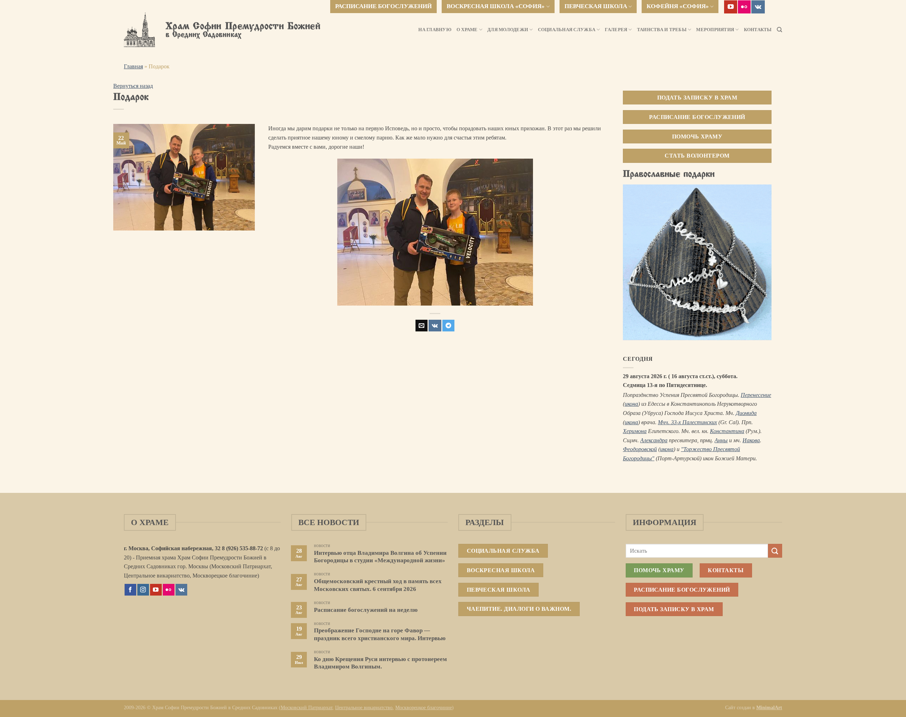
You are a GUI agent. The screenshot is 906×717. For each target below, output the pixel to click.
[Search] (779, 29)
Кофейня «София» (678, 6)
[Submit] (775, 551)
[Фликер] (744, 6)
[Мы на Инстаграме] (143, 590)
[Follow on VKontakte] (758, 6)
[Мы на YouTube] (730, 6)
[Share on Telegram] (448, 326)
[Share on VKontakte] (435, 326)
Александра (653, 440)
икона (631, 404)
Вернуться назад (133, 86)
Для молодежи (507, 29)
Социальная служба (566, 29)
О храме (467, 29)
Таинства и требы (662, 29)
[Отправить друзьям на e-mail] (421, 326)
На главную (435, 29)
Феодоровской (640, 449)
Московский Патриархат (306, 707)
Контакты (758, 29)
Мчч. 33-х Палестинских (687, 422)
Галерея (616, 29)
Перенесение (756, 395)
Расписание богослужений (383, 6)
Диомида (746, 413)
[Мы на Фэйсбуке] (130, 590)
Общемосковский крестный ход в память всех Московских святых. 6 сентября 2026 (378, 585)
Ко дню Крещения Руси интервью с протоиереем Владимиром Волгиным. (380, 663)
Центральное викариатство (363, 707)
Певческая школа (595, 6)
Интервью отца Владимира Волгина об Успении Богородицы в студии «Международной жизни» (380, 557)
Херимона (635, 431)
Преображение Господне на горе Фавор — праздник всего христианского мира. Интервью (380, 634)
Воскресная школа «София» (496, 6)
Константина (727, 431)
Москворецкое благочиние (423, 707)
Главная (133, 66)
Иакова (751, 440)
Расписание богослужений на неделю (366, 610)
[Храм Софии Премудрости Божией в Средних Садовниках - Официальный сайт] (139, 29)
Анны (721, 440)
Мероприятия (715, 29)
